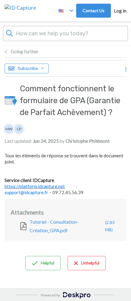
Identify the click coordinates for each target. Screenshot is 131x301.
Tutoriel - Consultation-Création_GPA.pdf (72, 226)
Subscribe (28, 68)
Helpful (47, 262)
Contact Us (93, 10)
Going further (25, 51)
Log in (120, 10)
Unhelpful (90, 262)
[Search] (9, 32)
